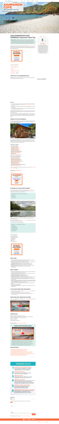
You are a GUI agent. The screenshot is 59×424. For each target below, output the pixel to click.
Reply (11, 402)
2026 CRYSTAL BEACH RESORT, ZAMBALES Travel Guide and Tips (19, 354)
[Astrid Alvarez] (43, 39)
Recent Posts (44, 36)
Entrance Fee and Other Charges (15, 67)
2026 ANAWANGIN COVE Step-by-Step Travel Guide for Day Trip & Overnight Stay (22, 351)
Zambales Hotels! (18, 170)
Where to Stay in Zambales (14, 66)
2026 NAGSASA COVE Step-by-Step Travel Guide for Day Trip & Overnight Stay (21, 352)
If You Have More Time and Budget (15, 70)
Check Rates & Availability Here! (16, 147)
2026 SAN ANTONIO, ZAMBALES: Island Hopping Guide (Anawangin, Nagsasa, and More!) (23, 353)
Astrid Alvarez (43, 43)
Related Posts (13, 73)
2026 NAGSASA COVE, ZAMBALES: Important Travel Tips (35, 361)
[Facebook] (42, 41)
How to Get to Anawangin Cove (14, 65)
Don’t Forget (12, 69)
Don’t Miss (12, 68)
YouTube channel (14, 299)
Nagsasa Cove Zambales (23, 220)
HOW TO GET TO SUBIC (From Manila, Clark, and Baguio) (18, 355)
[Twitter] (43, 41)
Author (41, 36)
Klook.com (11, 172)
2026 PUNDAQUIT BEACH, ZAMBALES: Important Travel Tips (19, 349)
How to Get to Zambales (21, 323)
